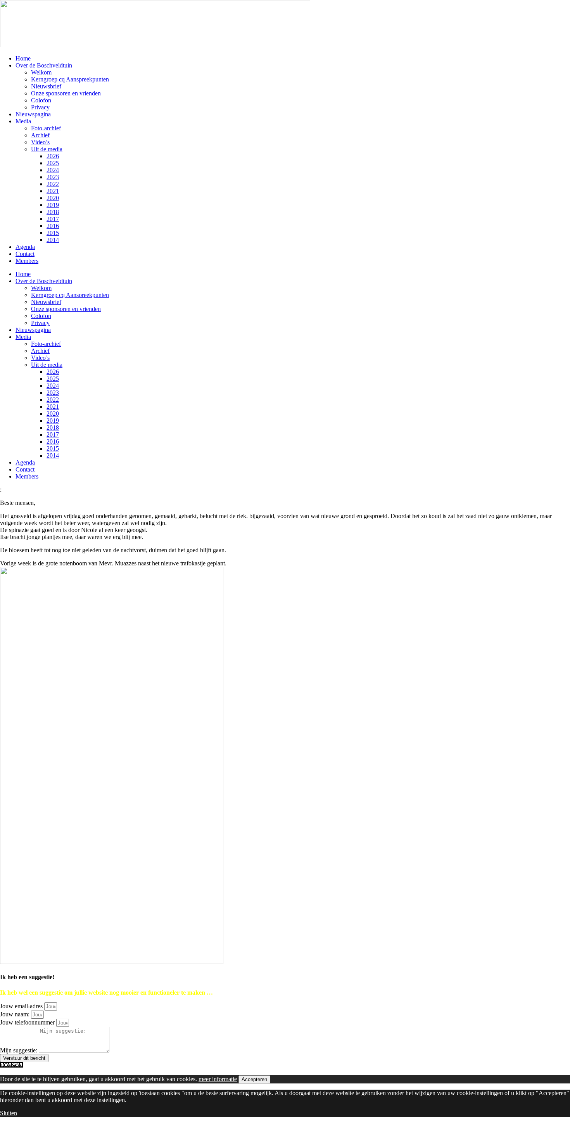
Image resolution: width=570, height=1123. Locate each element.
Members (27, 260)
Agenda (25, 247)
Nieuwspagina (33, 114)
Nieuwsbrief (46, 86)
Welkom (41, 72)
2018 (53, 212)
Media (23, 121)
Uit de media (46, 149)
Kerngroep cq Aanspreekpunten (70, 79)
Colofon (41, 100)
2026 (53, 156)
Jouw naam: (15, 1014)
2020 (53, 198)
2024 (53, 170)
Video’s (40, 142)
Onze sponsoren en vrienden (66, 93)
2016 (53, 226)
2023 (53, 177)
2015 (53, 233)
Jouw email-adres (22, 1006)
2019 (53, 205)
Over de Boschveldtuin (44, 65)
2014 (53, 240)
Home (23, 58)
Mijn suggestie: (19, 1050)
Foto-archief (46, 128)
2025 (53, 163)
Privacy (40, 107)
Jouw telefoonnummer (28, 1022)
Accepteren (254, 1079)
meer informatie (218, 1079)
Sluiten (8, 1113)
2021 (53, 191)
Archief (40, 135)
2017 (53, 219)
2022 (53, 184)
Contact (25, 254)
